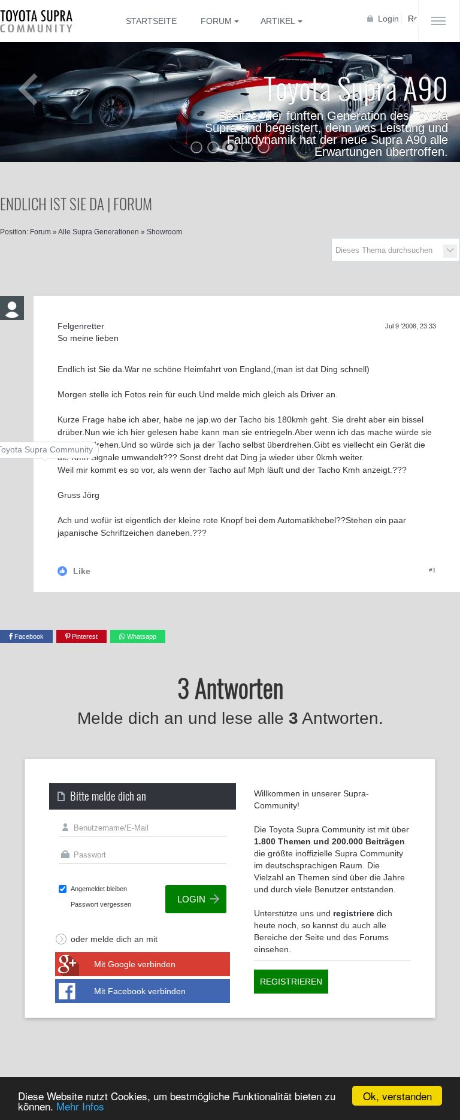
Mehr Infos (80, 1105)
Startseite (151, 21)
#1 (432, 570)
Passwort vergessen (101, 904)
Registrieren (291, 981)
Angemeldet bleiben (99, 888)
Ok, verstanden (397, 1095)
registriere (353, 913)
